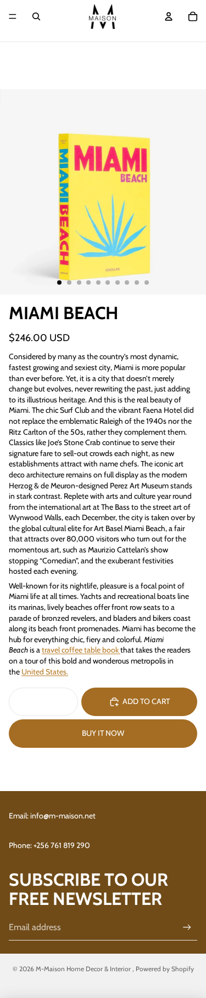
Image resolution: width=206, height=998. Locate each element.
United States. (44, 672)
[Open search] (36, 16)
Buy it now (103, 733)
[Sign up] (187, 927)
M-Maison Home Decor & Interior (84, 969)
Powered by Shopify (165, 969)
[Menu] (12, 16)
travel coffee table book (80, 650)
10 (146, 282)
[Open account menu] (169, 16)
